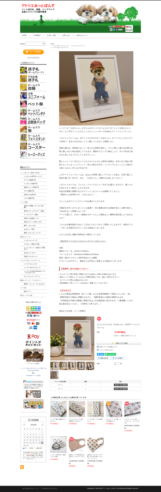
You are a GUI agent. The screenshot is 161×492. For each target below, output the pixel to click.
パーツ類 (23, 288)
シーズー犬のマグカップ (32, 267)
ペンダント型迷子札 (30, 184)
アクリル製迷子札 (30, 180)
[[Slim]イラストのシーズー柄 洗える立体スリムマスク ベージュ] (95, 444)
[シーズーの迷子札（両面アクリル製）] (58, 444)
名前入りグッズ (25, 237)
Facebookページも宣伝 (33, 375)
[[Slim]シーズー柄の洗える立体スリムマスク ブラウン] (77, 444)
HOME (24, 35)
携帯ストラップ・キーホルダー (34, 284)
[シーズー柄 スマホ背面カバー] (95, 409)
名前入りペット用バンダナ (33, 222)
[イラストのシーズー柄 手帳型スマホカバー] (77, 409)
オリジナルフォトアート (78, 45)
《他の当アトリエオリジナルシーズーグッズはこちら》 (82, 241)
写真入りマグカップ (30, 256)
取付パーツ (27, 291)
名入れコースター (30, 253)
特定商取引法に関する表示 (49, 488)
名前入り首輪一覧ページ (33, 302)
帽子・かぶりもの (30, 225)
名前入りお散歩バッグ (31, 218)
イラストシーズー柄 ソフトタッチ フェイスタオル (131, 421)
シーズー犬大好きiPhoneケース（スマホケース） (34, 272)
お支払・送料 (51, 35)
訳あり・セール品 (26, 295)
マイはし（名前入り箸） (32, 244)
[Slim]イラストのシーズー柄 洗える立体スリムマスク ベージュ (95, 456)
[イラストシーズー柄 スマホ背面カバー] (114, 409)
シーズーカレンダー (30, 264)
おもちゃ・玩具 (29, 229)
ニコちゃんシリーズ (30, 240)
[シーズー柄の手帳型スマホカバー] (58, 409)
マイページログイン (33, 57)
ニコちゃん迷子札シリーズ (33, 176)
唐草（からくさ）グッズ (32, 233)
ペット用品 (24, 202)
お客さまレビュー (82, 35)
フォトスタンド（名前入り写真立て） (34, 248)
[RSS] (22, 468)
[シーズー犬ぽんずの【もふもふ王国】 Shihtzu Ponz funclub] (33, 373)
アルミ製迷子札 (29, 191)
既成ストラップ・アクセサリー (30, 280)
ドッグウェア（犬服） (31, 214)
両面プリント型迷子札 (31, 187)
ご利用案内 (37, 35)
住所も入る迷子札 (30, 194)
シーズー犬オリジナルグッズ (60, 45)
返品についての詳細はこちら (108, 347)
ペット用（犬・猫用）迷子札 (30, 173)
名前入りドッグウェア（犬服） (34, 211)
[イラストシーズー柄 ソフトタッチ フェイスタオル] (132, 409)
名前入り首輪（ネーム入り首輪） (34, 206)
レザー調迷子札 (29, 198)
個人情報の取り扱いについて (31, 488)
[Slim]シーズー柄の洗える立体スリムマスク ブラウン (77, 456)
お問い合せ (66, 35)
